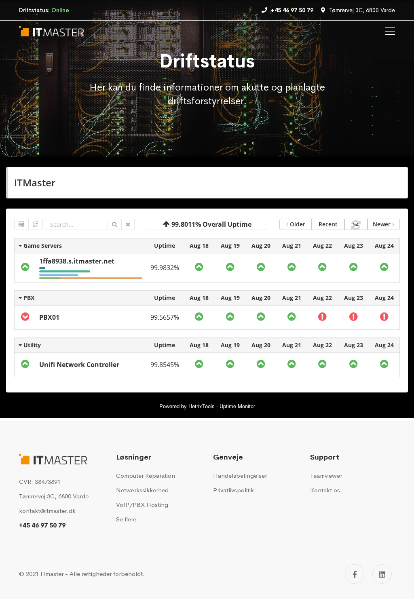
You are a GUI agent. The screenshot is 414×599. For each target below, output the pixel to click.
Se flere (126, 519)
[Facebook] (354, 574)
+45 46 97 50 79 (42, 525)
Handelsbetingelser (240, 475)
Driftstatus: (44, 10)
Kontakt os (325, 490)
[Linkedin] (382, 574)
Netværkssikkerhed (142, 490)
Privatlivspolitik (233, 490)
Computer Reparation (145, 475)
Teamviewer (326, 475)
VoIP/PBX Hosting (142, 504)
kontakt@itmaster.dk (47, 511)
